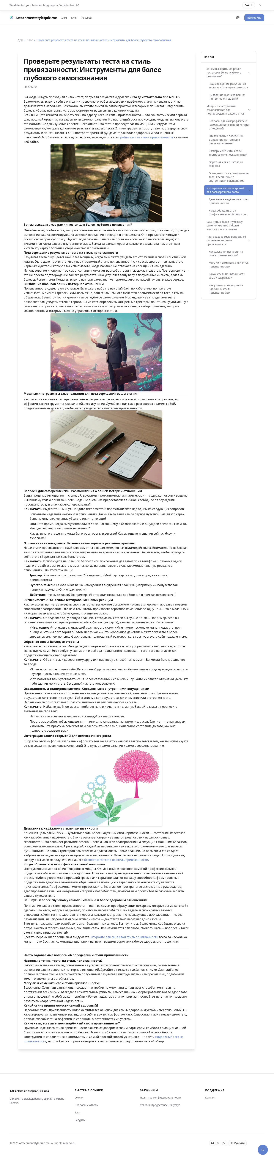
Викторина (254, 17)
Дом (64, 17)
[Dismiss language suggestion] (260, 5)
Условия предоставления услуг (160, 1105)
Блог (74, 17)
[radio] (212, 1143)
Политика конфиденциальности (160, 1097)
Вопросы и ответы (86, 1105)
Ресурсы (86, 17)
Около (79, 1097)
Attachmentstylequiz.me (29, 1091)
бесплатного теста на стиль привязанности (116, 860)
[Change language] (238, 18)
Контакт (210, 1097)
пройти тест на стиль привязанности (145, 137)
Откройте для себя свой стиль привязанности (124, 937)
